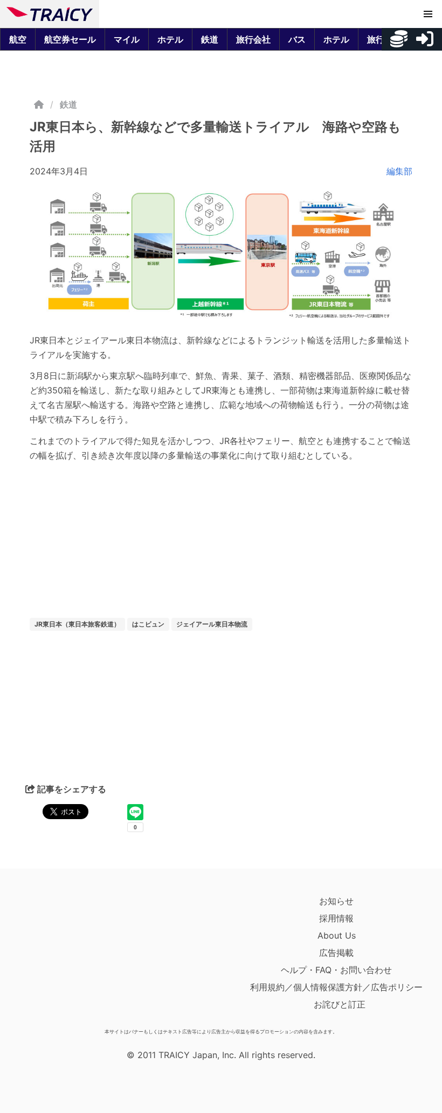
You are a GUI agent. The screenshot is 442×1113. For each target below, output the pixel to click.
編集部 (399, 171)
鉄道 (209, 39)
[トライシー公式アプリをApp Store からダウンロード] (69, 958)
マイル (127, 39)
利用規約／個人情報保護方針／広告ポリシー (336, 987)
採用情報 (336, 918)
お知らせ (336, 901)
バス (297, 39)
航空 (17, 39)
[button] (428, 14)
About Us (336, 935)
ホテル (170, 39)
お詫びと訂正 (339, 1004)
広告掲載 (336, 952)
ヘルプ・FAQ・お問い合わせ (336, 969)
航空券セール (70, 39)
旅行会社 (253, 39)
